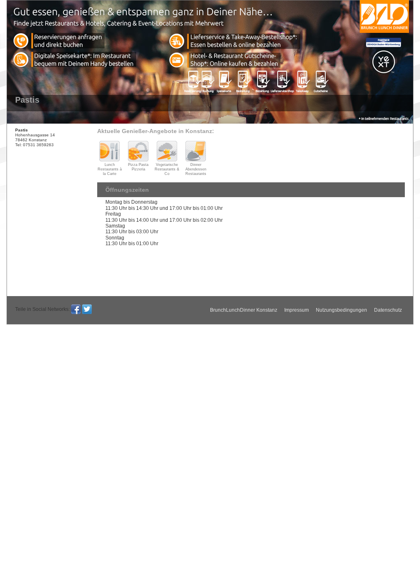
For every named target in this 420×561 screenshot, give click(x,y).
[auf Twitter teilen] (87, 309)
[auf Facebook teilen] (76, 309)
